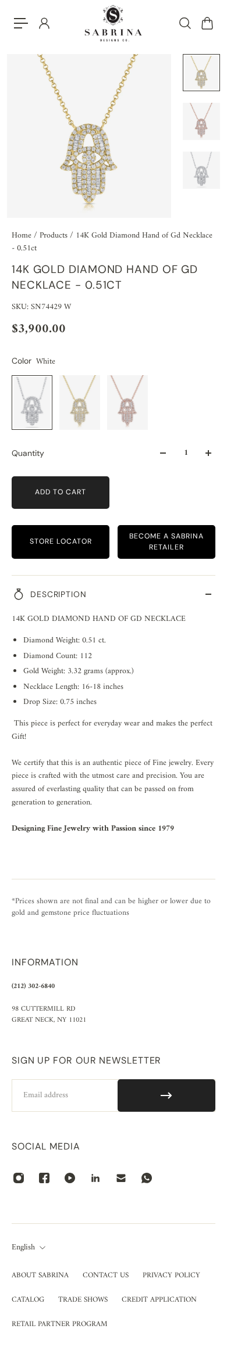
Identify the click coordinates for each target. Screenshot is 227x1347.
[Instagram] (18, 1178)
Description (58, 594)
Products (55, 235)
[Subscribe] (166, 1095)
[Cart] (207, 23)
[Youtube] (70, 1178)
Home (23, 235)
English (23, 1247)
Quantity (28, 453)
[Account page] (44, 23)
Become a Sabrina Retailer (166, 541)
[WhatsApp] (146, 1178)
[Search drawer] (184, 23)
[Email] (121, 1178)
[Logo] (113, 23)
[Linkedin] (95, 1178)
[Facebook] (44, 1178)
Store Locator (61, 541)
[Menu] (21, 23)
